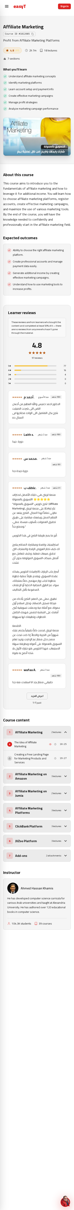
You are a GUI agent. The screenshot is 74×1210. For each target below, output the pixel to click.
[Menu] (6, 6)
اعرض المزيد (37, 696)
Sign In (64, 6)
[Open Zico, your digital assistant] (65, 1201)
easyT (19, 6)
